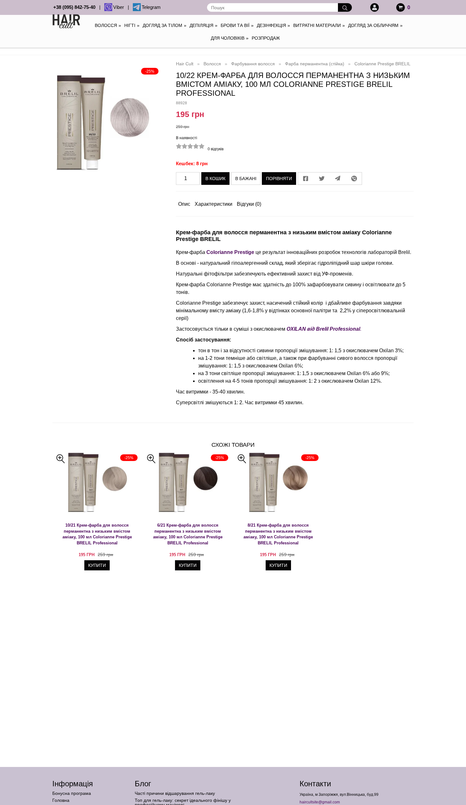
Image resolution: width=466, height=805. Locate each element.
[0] (400, 7)
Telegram (151, 7)
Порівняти (279, 178)
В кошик (215, 178)
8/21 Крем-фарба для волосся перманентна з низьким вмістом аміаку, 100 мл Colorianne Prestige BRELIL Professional (278, 534)
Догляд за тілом (164, 25)
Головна (60, 800)
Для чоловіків (230, 38)
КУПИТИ (97, 565)
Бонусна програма (71, 793)
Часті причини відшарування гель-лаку (175, 793)
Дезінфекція (273, 25)
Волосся (108, 25)
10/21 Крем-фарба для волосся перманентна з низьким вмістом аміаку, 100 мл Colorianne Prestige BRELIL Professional (97, 534)
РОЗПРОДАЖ (266, 38)
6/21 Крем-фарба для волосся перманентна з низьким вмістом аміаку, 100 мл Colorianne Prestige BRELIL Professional (188, 534)
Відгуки (249, 204)
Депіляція (203, 25)
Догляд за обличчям (375, 25)
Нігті (131, 25)
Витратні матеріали (319, 25)
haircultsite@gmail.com (320, 802)
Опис (184, 204)
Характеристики (213, 204)
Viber (119, 7)
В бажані (245, 178)
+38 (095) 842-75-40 (75, 7)
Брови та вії (237, 25)
